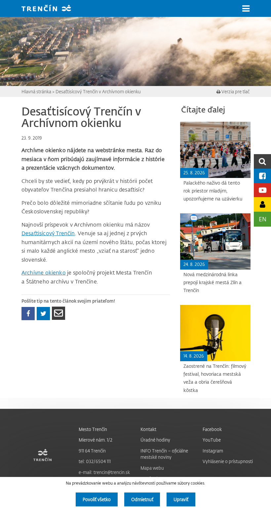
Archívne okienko (43, 272)
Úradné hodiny (155, 440)
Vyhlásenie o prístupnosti (228, 461)
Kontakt (148, 429)
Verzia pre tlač (235, 91)
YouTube (212, 440)
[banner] (51, 9)
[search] (262, 161)
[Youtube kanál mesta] (262, 190)
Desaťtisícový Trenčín (48, 233)
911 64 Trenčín (92, 450)
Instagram (213, 450)
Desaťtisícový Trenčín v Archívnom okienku (98, 91)
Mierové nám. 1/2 (95, 440)
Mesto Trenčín (93, 429)
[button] (246, 8)
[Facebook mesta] (262, 176)
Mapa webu (152, 468)
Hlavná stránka (36, 91)
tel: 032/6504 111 (95, 461)
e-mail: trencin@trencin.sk (104, 472)
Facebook (212, 429)
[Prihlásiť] (262, 204)
